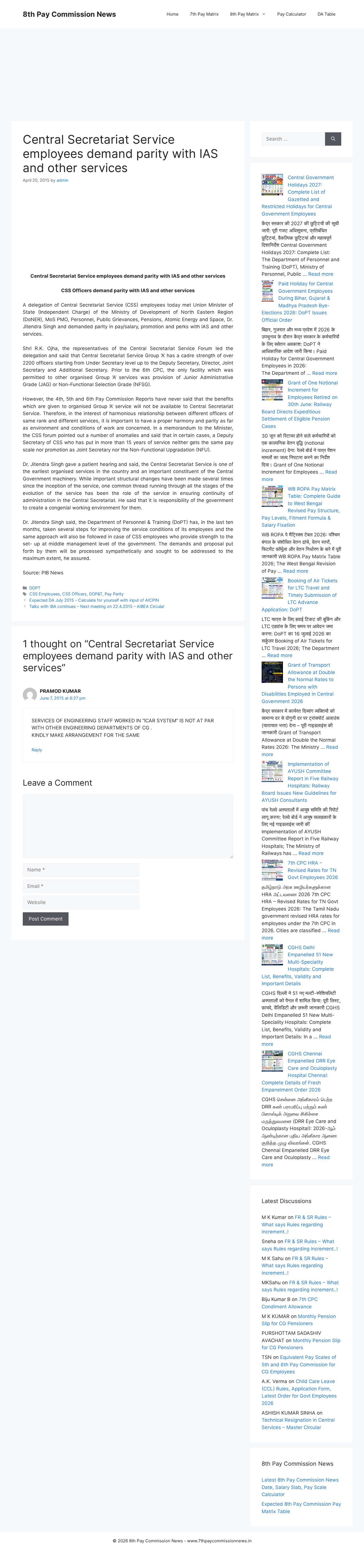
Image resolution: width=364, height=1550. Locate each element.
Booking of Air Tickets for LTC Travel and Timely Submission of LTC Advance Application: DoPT (300, 595)
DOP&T (95, 593)
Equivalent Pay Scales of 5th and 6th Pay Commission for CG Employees (299, 1364)
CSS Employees (44, 593)
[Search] (333, 139)
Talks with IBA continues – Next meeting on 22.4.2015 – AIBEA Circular (96, 606)
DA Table (327, 14)
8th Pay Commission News (69, 14)
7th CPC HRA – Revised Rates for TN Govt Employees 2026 (313, 870)
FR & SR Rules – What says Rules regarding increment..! (296, 1224)
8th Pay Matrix (244, 14)
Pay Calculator (291, 14)
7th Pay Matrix (204, 14)
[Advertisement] (182, 68)
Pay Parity (114, 593)
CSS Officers (74, 593)
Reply (37, 749)
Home (173, 14)
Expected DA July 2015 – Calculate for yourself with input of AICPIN (94, 600)
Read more (320, 274)
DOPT (34, 587)
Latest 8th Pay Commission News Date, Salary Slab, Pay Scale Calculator (300, 1487)
